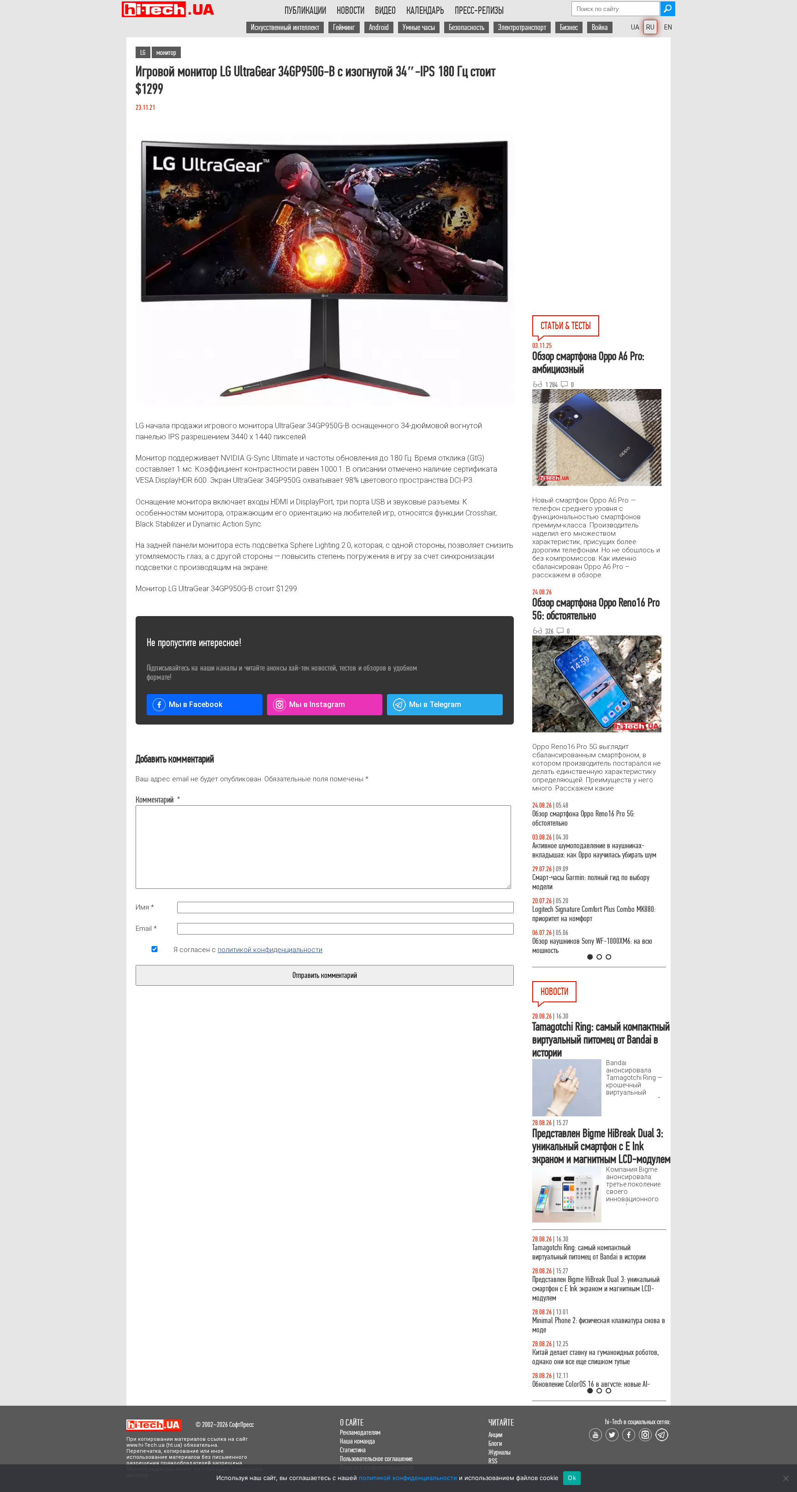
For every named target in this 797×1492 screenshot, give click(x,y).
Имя (145, 907)
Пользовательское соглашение (376, 1458)
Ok (572, 1477)
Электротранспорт (522, 27)
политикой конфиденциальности (270, 950)
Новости (350, 11)
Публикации (305, 11)
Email (146, 928)
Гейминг (344, 27)
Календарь (425, 11)
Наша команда (357, 1441)
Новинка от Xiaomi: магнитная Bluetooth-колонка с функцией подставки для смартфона (599, 1357)
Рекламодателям (360, 1432)
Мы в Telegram (435, 704)
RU (650, 27)
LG (143, 52)
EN (668, 27)
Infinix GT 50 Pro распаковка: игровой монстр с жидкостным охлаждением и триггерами (595, 914)
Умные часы (419, 27)
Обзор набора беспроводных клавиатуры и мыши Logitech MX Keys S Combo (590, 818)
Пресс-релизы (479, 11)
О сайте (351, 1422)
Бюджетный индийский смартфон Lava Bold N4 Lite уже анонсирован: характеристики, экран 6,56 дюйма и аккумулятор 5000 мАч (595, 1320)
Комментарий (154, 800)
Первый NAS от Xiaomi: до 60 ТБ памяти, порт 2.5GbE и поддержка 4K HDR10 (593, 1252)
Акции (495, 1434)
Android (379, 27)
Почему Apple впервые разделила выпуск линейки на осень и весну (587, 1284)
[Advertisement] (601, 120)
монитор (166, 52)
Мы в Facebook (195, 704)
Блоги (495, 1443)
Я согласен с (247, 950)
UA (635, 27)
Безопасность (466, 27)
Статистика (353, 1449)
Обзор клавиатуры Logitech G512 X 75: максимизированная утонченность (583, 882)
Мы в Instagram (317, 704)
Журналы (499, 1452)
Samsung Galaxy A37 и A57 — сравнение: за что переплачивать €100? (597, 945)
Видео (385, 11)
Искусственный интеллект (285, 27)
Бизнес (569, 27)
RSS (492, 1460)
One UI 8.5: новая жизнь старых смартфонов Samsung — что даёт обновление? (591, 850)
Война (600, 27)
